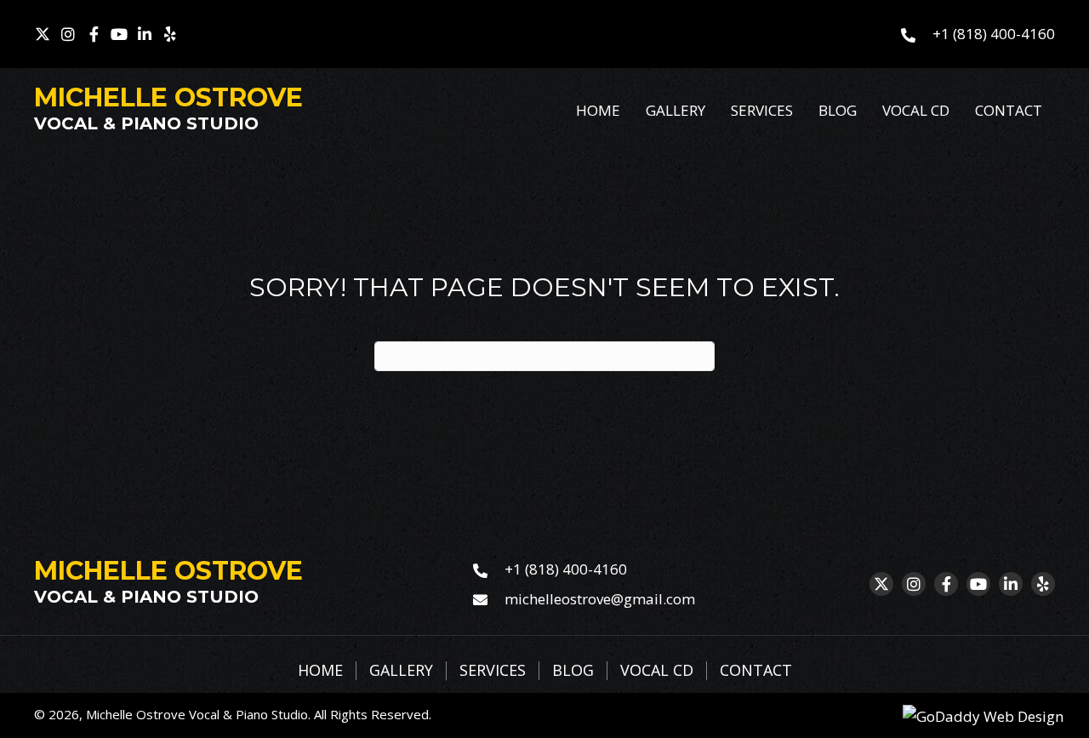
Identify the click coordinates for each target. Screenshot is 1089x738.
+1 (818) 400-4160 (993, 33)
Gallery (401, 670)
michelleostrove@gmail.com (600, 599)
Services (492, 670)
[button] (42, 34)
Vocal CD (656, 670)
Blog (573, 670)
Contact (756, 670)
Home (320, 670)
